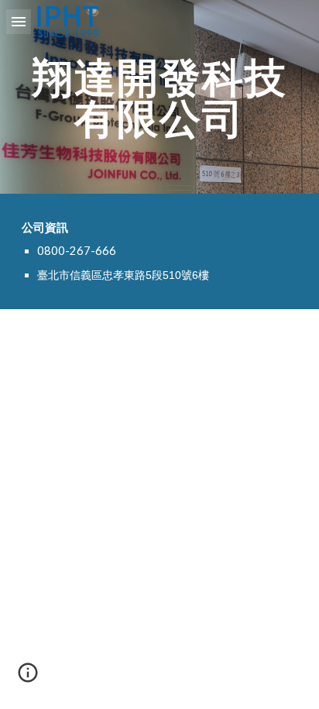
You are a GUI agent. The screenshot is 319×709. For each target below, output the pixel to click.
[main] (159, 97)
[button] (18, 21)
